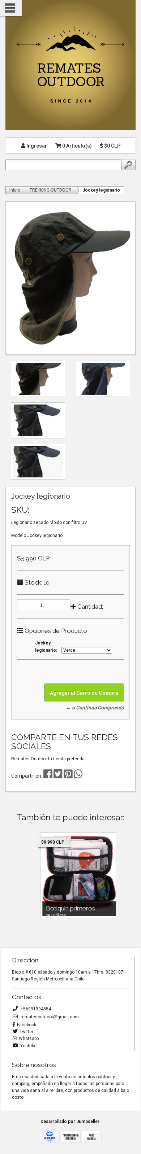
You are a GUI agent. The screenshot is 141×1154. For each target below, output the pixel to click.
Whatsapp (29, 1038)
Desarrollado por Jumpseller (69, 1121)
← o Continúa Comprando (95, 708)
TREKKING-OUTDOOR (51, 190)
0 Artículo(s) (76, 146)
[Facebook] (47, 776)
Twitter (26, 1031)
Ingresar (36, 146)
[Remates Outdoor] (70, 65)
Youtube (28, 1045)
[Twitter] (59, 776)
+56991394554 (35, 1008)
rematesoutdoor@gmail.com (49, 1016)
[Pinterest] (68, 776)
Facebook (26, 1024)
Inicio (14, 190)
